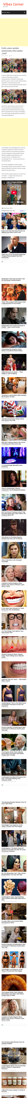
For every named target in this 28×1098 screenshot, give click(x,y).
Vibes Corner (13, 4)
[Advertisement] (14, 32)
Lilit (11, 55)
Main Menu (7, 12)
